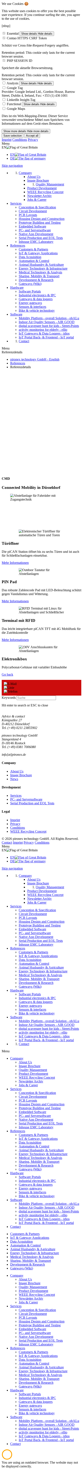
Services (15, 795)
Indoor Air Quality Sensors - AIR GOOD (46, 1207)
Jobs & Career (28, 1085)
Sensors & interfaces (32, 1192)
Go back (7, 674)
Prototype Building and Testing (40, 1108)
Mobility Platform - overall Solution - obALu (49, 1203)
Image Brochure (21, 775)
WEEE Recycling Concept (28, 831)
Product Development (33, 1073)
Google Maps (16, 108)
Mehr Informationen (15, 563)
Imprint (6, 139)
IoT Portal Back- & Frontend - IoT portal (46, 1223)
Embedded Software (32, 1112)
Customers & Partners (33, 1135)
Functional (14, 104)
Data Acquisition (30, 1142)
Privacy (33, 139)
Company (16, 1058)
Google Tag (15, 88)
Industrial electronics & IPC (37, 1181)
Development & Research (36, 1165)
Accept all (32, 135)
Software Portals (30, 1177)
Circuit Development (33, 1096)
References (17, 1131)
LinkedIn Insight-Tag (21, 100)
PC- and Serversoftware (26, 799)
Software (16, 1200)
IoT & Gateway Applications (38, 1138)
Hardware (17, 1173)
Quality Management (33, 1070)
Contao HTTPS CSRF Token (27, 38)
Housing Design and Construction (41, 1104)
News (14, 779)
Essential (13, 33)
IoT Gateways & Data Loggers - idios (44, 1219)
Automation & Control (34, 1146)
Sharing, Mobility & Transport (39, 1161)
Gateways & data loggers (36, 1184)
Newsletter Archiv (31, 1081)
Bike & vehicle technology (37, 1196)
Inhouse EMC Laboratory (36, 1127)
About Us (16, 771)
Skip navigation (12, 165)
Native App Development (36, 1119)
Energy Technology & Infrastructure (43, 1154)
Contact (7, 842)
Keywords (9, 697)
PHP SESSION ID (19, 60)
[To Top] (7, 1458)
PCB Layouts (28, 1100)
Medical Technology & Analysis (40, 1158)
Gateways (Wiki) (30, 1169)
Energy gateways (30, 1188)
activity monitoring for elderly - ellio (43, 1215)
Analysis (12, 83)
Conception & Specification (37, 1093)
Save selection (12, 135)
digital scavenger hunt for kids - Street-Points (49, 1211)
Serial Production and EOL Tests (32, 803)
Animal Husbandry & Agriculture (41, 1150)
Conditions (19, 139)
